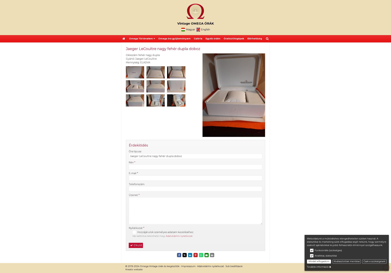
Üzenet (134, 195)
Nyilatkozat (136, 228)
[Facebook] (179, 255)
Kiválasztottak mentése (347, 261)
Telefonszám (136, 184)
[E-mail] (206, 255)
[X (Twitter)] (184, 255)
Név (132, 162)
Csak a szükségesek (374, 261)
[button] (267, 38)
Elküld (137, 245)
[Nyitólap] (195, 11)
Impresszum (188, 266)
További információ (318, 267)
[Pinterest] (195, 255)
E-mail (133, 173)
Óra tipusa (135, 151)
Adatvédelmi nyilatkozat (179, 236)
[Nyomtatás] (212, 255)
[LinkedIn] (190, 255)
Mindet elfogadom (319, 261)
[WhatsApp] (201, 255)
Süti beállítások (234, 266)
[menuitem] (123, 38)
